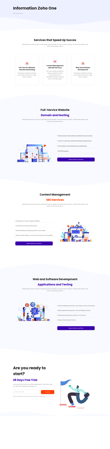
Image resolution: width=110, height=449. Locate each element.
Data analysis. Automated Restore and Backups (72, 146)
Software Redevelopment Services (67, 320)
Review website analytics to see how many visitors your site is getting (34, 235)
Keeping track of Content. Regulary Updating (28, 221)
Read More (27, 76)
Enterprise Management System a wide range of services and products (76, 305)
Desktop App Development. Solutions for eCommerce (72, 315)
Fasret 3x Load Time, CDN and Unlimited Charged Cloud (74, 141)
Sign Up (55, 77)
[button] (76, 136)
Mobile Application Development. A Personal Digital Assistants (74, 310)
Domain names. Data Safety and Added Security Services (75, 136)
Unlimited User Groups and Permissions (26, 225)
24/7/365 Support (63, 151)
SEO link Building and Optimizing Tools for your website (31, 230)
